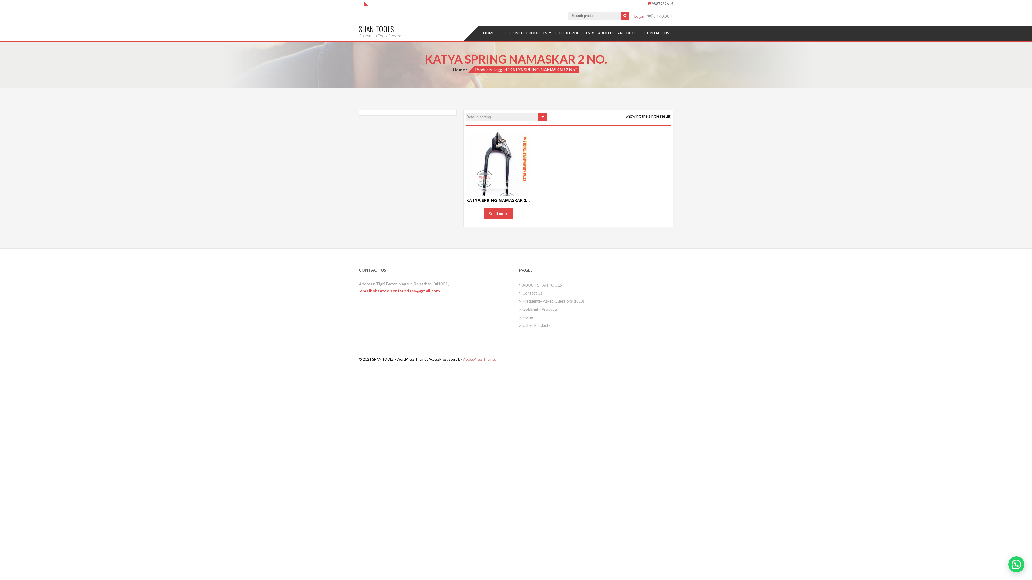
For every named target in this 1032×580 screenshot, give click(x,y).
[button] (1016, 564)
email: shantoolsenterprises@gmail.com (400, 290)
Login (639, 16)
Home (488, 33)
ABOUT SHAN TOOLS (617, 33)
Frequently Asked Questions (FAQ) (553, 301)
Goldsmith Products (525, 33)
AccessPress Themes (479, 359)
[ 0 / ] (661, 16)
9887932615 (662, 4)
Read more (498, 213)
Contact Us (656, 33)
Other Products (572, 33)
